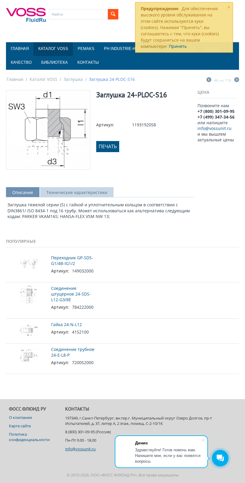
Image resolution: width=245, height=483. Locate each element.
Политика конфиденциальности (29, 436)
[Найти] (113, 14)
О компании (20, 417)
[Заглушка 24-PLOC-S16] (48, 129)
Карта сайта (20, 426)
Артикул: (105, 125)
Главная (20, 48)
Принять (178, 46)
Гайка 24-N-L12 (66, 324)
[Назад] (208, 80)
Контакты (88, 62)
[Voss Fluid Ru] (26, 14)
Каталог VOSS (53, 48)
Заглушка (73, 79)
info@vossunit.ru (214, 128)
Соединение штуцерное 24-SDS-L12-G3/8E (71, 293)
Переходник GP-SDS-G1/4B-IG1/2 (72, 260)
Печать (108, 146)
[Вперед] (236, 80)
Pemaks (86, 48)
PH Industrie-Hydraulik (129, 48)
